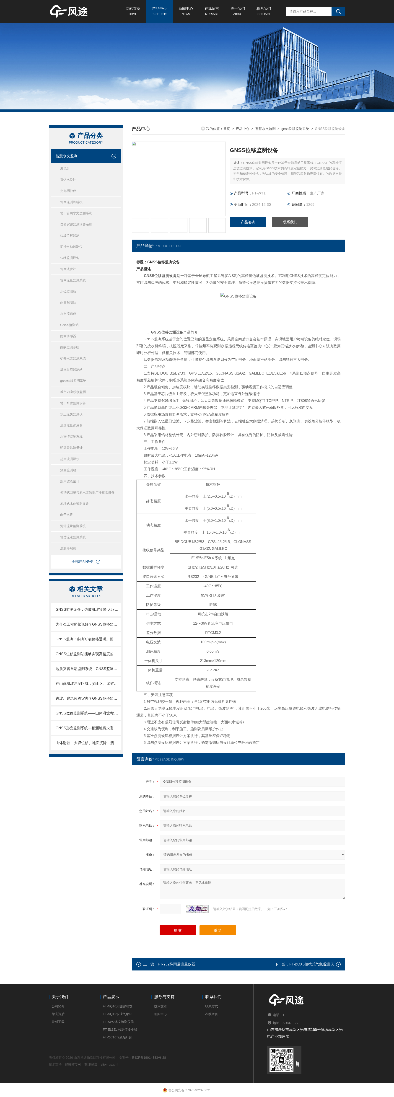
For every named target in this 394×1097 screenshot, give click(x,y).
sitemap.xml (109, 1064)
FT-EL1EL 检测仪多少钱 (120, 1029)
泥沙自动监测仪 (71, 246)
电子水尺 (66, 515)
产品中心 (159, 11)
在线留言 (212, 11)
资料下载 (58, 1022)
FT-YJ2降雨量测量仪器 (176, 964)
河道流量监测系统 (73, 526)
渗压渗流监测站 (71, 369)
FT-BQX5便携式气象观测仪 (311, 964)
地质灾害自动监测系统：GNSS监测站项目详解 (88, 669)
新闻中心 (186, 11)
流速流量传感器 (71, 425)
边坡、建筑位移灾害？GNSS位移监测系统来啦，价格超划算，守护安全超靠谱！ (88, 698)
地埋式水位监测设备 (74, 503)
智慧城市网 (73, 1064)
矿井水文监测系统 (73, 358)
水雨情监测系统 (71, 436)
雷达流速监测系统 (73, 537)
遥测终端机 (68, 548)
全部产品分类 (82, 562)
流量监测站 (68, 470)
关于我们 (238, 11)
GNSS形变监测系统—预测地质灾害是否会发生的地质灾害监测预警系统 (88, 728)
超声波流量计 (69, 481)
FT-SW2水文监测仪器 (118, 1022)
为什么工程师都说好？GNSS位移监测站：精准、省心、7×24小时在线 (88, 624)
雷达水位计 (68, 179)
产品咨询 (248, 222)
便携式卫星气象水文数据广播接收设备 (87, 492)
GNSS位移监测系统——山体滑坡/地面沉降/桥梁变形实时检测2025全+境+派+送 (88, 713)
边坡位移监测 (69, 235)
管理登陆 (90, 1064)
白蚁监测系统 (69, 347)
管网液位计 (68, 269)
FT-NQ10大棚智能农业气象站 (120, 1006)
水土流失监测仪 (71, 414)
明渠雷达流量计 (71, 448)
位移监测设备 (69, 258)
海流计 (65, 168)
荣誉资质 (58, 1014)
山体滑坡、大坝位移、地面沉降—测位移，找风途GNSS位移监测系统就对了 (88, 743)
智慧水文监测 (67, 156)
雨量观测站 (68, 302)
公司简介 (58, 1006)
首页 (226, 129)
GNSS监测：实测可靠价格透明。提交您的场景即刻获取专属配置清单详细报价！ (88, 639)
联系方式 (211, 1006)
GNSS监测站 (69, 325)
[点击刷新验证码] (197, 909)
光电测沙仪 (68, 191)
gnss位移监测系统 (73, 381)
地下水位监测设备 (73, 403)
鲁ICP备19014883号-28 (149, 1057)
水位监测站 (68, 291)
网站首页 (133, 11)
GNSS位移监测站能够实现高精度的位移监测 (88, 654)
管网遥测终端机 (71, 202)
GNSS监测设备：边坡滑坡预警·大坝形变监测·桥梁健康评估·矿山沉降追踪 (88, 609)
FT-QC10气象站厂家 (117, 1037)
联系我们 (264, 11)
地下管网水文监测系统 (76, 213)
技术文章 (160, 1006)
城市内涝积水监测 (73, 392)
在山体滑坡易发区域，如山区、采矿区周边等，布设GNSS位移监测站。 (88, 684)
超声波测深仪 (69, 459)
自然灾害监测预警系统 (76, 224)
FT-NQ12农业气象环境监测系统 (120, 1014)
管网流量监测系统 (73, 280)
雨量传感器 (68, 336)
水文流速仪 (68, 314)
